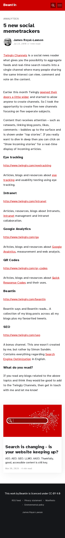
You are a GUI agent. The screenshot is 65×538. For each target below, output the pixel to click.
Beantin (23, 493)
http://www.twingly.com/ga (21, 237)
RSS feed (16, 500)
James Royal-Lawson (28, 40)
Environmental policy (34, 505)
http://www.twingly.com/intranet (24, 201)
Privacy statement (33, 500)
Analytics (11, 18)
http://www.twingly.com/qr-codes (25, 268)
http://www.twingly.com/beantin (24, 299)
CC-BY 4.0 (54, 493)
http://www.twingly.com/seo (21, 335)
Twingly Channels (15, 55)
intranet (8, 216)
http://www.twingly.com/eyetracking (27, 165)
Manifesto (50, 500)
